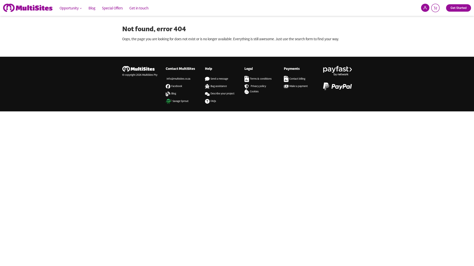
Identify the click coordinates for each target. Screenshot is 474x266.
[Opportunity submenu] (81, 8)
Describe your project (222, 93)
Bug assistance (219, 86)
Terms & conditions (261, 78)
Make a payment (298, 86)
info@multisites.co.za (178, 78)
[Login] (425, 8)
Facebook (176, 86)
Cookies (254, 91)
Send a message (219, 78)
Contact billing (297, 78)
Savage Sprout (180, 101)
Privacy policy (258, 86)
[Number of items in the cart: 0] (435, 8)
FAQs (213, 101)
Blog (173, 93)
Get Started (458, 8)
